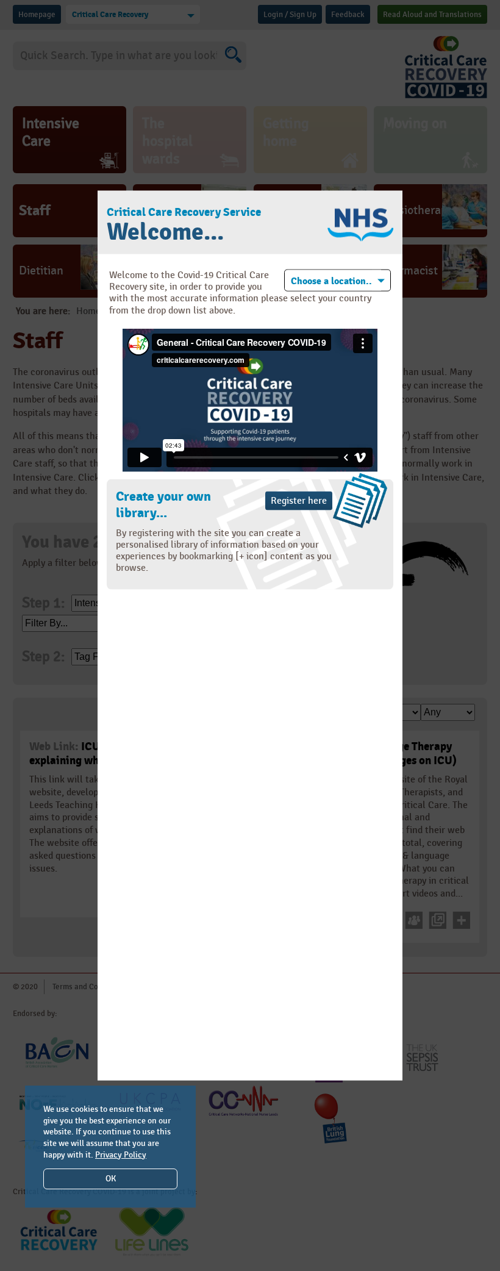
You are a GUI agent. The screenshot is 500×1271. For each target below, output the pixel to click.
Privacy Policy (120, 1155)
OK (110, 1178)
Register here (299, 500)
